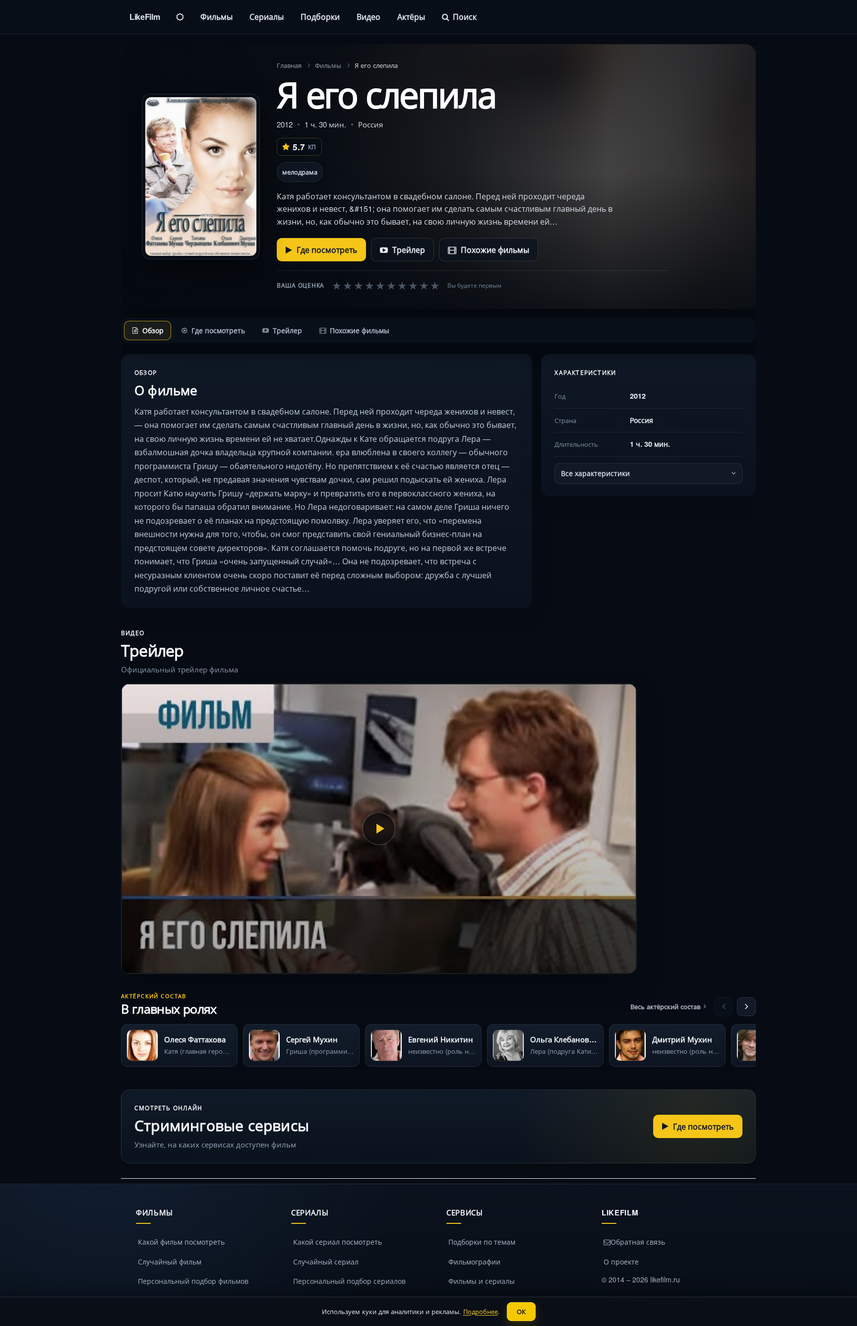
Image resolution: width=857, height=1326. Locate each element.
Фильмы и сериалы (481, 1281)
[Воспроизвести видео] (379, 828)
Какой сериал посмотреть (337, 1242)
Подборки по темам (481, 1242)
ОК (521, 1311)
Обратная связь (638, 1242)
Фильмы (216, 16)
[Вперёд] (746, 1006)
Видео (368, 16)
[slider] (385, 285)
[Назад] (723, 1006)
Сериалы (266, 16)
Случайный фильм (169, 1261)
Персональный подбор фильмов (193, 1281)
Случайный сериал (326, 1261)
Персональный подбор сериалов (349, 1281)
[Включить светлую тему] (180, 17)
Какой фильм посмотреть (181, 1242)
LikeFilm (144, 16)
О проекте (621, 1261)
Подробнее (480, 1311)
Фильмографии (474, 1261)
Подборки (320, 16)
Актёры (411, 16)
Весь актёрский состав (665, 1006)
